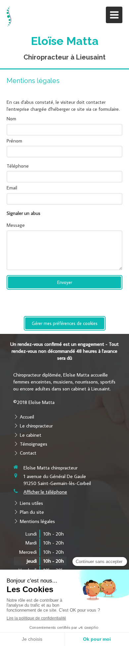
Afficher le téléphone (45, 492)
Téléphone (18, 166)
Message (16, 225)
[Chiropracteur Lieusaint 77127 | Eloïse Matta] (9, 16)
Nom (11, 118)
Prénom (14, 141)
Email (12, 187)
